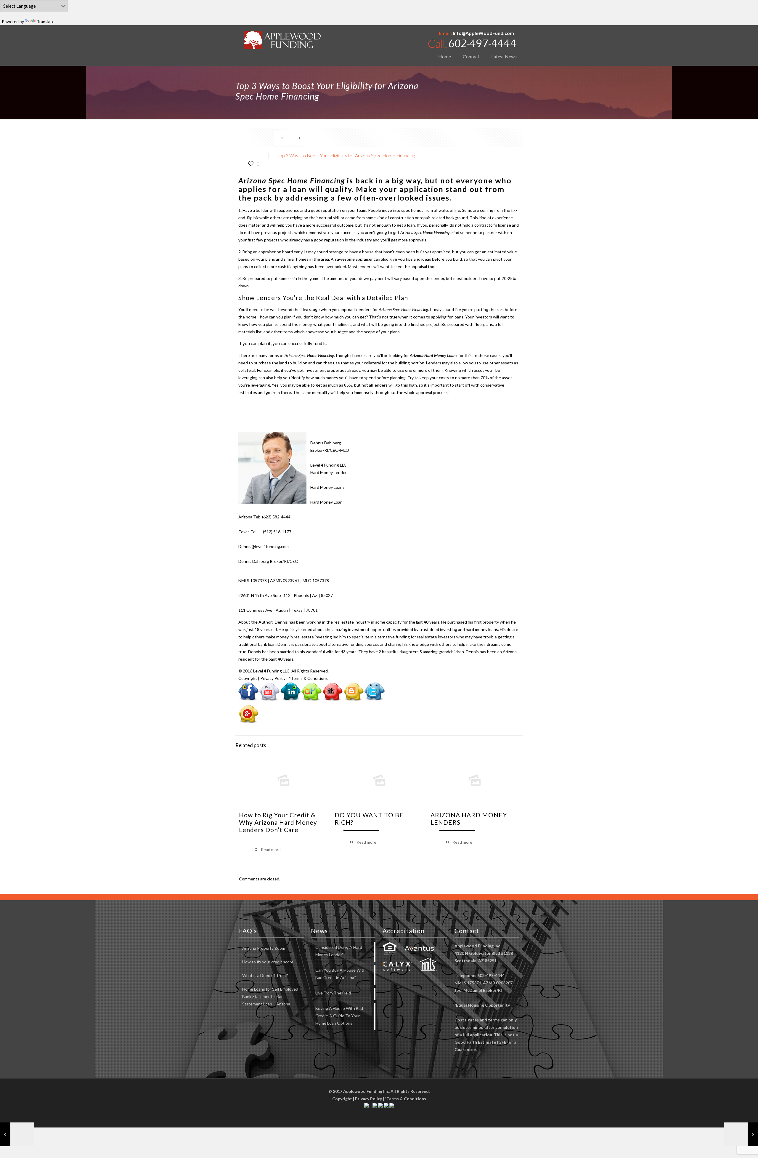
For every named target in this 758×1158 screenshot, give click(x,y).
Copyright (247, 678)
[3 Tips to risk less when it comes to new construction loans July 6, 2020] (741, 1134)
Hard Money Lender (328, 472)
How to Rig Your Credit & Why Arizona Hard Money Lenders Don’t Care (278, 822)
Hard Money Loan (326, 501)
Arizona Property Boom (263, 948)
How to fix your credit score (267, 961)
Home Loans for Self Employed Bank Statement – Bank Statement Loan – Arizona (270, 996)
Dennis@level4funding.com (263, 546)
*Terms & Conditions (308, 678)
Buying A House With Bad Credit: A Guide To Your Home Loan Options (339, 1016)
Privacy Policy (272, 678)
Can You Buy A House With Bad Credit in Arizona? (340, 974)
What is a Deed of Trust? (265, 975)
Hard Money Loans (327, 487)
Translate (45, 21)
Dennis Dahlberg (325, 442)
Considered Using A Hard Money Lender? (338, 951)
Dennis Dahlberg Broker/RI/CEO (268, 561)
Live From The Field (333, 992)
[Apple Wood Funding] (282, 40)
